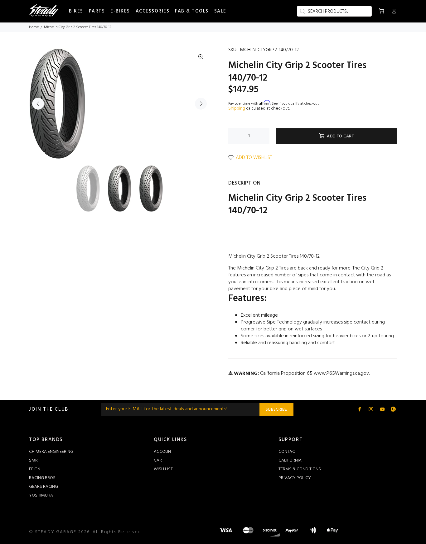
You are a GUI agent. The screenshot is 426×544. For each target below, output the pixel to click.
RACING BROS (42, 478)
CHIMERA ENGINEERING (51, 451)
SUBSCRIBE (276, 409)
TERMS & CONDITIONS (299, 469)
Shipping (236, 108)
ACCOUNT (163, 451)
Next (201, 104)
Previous (38, 104)
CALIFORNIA (290, 460)
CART (159, 460)
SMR (33, 460)
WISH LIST (163, 469)
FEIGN (34, 469)
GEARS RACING (43, 486)
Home (34, 27)
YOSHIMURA (41, 495)
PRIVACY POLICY (294, 478)
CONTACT (287, 451)
